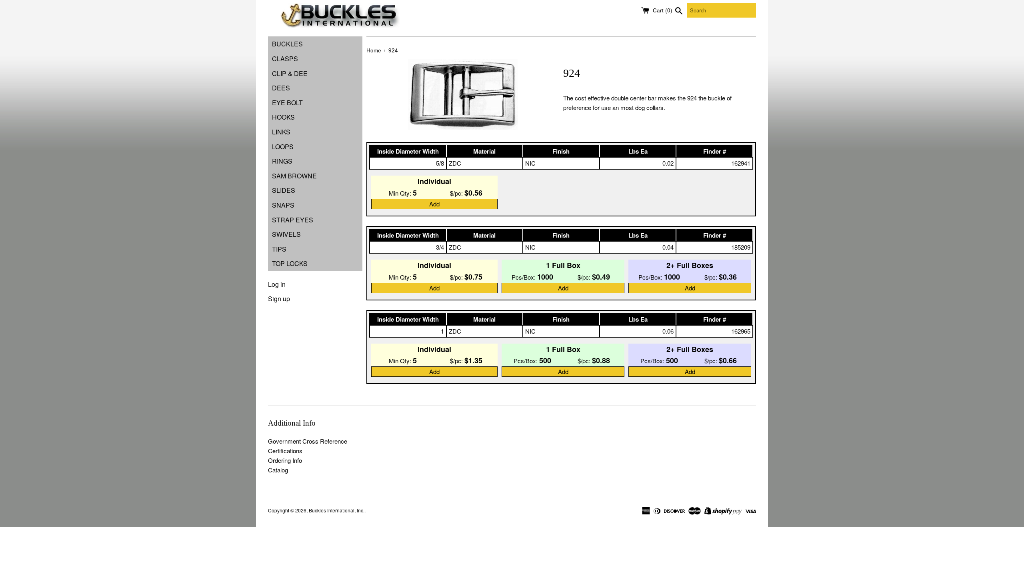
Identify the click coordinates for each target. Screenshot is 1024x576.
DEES (281, 87)
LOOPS (283, 146)
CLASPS (285, 58)
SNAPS (283, 205)
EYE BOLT (287, 102)
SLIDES (283, 190)
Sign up (279, 298)
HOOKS (283, 117)
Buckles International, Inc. (336, 510)
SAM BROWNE (294, 175)
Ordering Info (285, 460)
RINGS (282, 161)
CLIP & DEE (290, 73)
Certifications (285, 450)
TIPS (279, 249)
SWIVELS (286, 234)
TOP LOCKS (290, 263)
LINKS (281, 131)
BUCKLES (287, 43)
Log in (277, 284)
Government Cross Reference (307, 441)
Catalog (278, 470)
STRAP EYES (292, 219)
